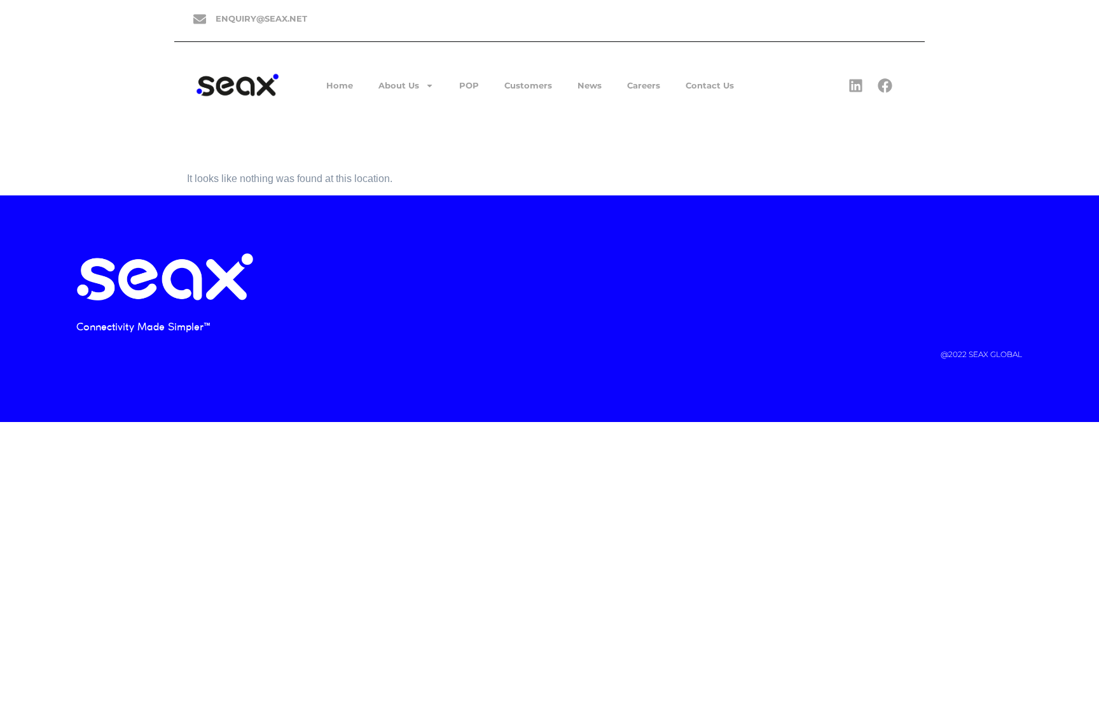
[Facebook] (884, 85)
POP (469, 85)
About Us (398, 85)
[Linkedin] (855, 85)
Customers (528, 85)
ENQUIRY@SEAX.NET (261, 18)
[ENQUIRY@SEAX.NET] (199, 19)
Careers (643, 85)
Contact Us (710, 85)
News (589, 85)
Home (339, 85)
